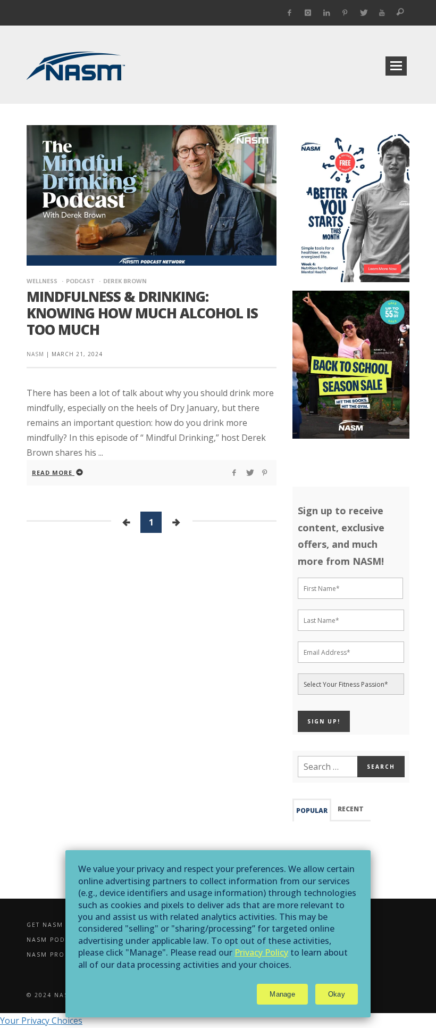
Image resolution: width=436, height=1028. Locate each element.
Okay (336, 994)
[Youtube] (382, 12)
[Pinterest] (345, 12)
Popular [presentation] (312, 810)
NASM (35, 354)
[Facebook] (289, 12)
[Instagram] (308, 12)
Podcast (80, 281)
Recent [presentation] (351, 808)
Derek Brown (125, 281)
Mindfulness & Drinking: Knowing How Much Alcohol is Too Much (142, 313)
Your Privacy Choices (41, 1020)
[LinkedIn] (326, 12)
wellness (42, 281)
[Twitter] (363, 12)
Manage (282, 994)
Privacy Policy (261, 952)
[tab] (311, 810)
